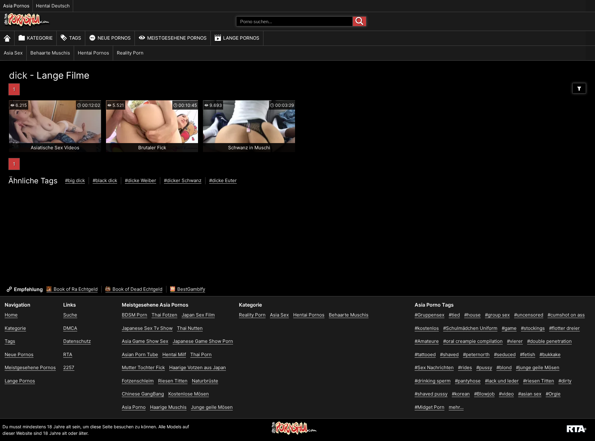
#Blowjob (484, 394)
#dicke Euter (223, 180)
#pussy (484, 367)
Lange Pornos (241, 38)
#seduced (505, 354)
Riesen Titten (172, 381)
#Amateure (427, 341)
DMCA (70, 328)
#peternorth (476, 354)
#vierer (515, 341)
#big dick (75, 180)
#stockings (533, 328)
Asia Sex (13, 53)
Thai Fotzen (164, 315)
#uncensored (528, 315)
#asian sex (529, 394)
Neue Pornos (114, 38)
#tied (454, 315)
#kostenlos (427, 328)
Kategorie (40, 38)
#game (509, 328)
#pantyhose (468, 381)
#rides (465, 367)
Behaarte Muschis (50, 53)
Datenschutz (77, 341)
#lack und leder (502, 381)
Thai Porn (201, 354)
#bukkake (550, 354)
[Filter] (579, 88)
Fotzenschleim (138, 381)
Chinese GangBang (143, 394)
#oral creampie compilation (473, 341)
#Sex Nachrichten (434, 367)
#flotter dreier (564, 328)
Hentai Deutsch (53, 6)
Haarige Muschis (168, 407)
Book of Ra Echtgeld (75, 289)
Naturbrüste (205, 381)
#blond (504, 367)
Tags (75, 38)
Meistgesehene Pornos (177, 38)
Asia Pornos (16, 6)
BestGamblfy (190, 289)
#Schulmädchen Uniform (470, 328)
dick (18, 75)
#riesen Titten (538, 381)
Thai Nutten (190, 328)
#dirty (564, 381)
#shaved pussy (431, 394)
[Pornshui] (27, 26)
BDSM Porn (134, 315)
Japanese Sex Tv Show (147, 328)
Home (11, 315)
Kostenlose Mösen (188, 394)
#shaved (449, 354)
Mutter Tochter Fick (143, 367)
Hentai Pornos (93, 53)
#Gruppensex (429, 315)
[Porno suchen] (359, 21)
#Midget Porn (429, 407)
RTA (67, 354)
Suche (70, 315)
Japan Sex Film (198, 315)
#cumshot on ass (566, 315)
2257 (68, 367)
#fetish (527, 354)
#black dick (105, 180)
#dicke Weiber (140, 180)
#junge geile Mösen (537, 367)
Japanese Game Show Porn (203, 341)
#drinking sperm (433, 381)
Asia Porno (134, 407)
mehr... (456, 407)
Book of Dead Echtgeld (136, 289)
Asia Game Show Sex (145, 341)
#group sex (497, 315)
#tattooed (425, 354)
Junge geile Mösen (212, 407)
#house (472, 315)
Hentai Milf (174, 354)
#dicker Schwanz (182, 180)
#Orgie (553, 394)
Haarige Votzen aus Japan (197, 367)
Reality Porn (130, 53)
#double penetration (549, 341)
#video (506, 394)
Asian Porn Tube (140, 354)
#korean (461, 394)
